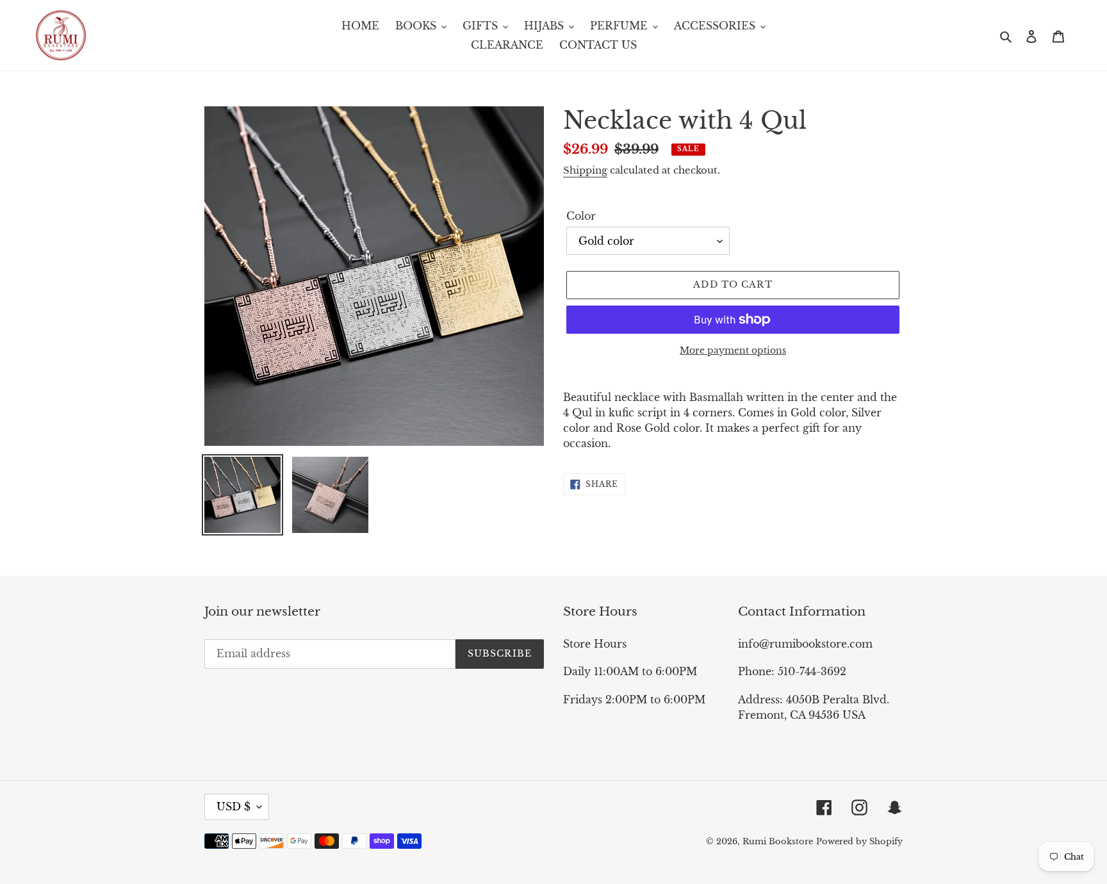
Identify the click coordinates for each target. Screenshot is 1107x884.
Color (581, 215)
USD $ (233, 806)
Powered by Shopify (859, 841)
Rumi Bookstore (777, 841)
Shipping (585, 170)
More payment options (733, 350)
